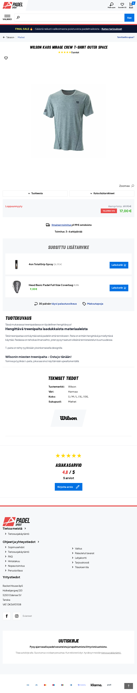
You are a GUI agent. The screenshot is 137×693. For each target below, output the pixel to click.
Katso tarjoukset (112, 28)
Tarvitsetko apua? (125, 37)
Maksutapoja (95, 303)
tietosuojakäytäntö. (111, 652)
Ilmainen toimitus (61, 224)
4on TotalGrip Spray (41, 264)
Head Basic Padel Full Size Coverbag (51, 284)
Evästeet (27, 616)
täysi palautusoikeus (64, 303)
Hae (129, 17)
